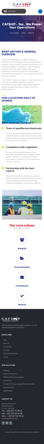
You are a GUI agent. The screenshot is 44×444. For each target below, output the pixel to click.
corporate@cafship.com (9, 419)
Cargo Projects (8, 391)
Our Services (7, 347)
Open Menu (12, 11)
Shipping (6, 370)
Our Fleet (6, 350)
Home (24, 33)
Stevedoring (7, 380)
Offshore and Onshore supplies (13, 377)
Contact (5, 357)
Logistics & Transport (10, 374)
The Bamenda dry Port (10, 353)
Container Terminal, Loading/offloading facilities (18, 384)
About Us (31, 33)
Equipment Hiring (8, 387)
